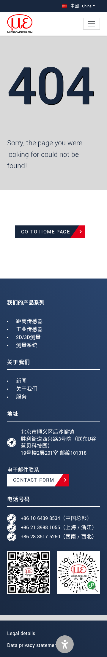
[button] (65, 644)
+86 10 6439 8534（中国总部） (56, 518)
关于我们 (26, 389)
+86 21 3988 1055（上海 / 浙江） (59, 527)
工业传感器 (29, 329)
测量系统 (26, 345)
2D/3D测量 (28, 337)
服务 (21, 397)
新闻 (21, 381)
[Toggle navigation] (91, 24)
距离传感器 (29, 321)
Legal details (21, 633)
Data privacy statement (33, 645)
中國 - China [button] (80, 6)
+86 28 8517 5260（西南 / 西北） (59, 536)
